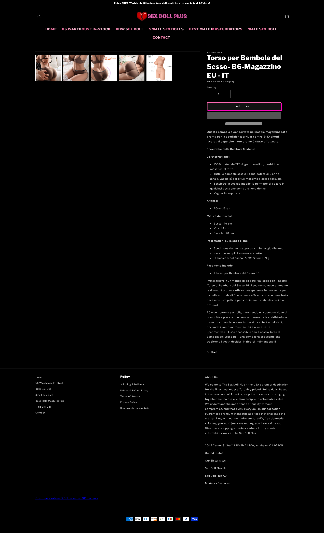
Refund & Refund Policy (134, 390)
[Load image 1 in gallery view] (48, 68)
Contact (40, 412)
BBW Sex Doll (43, 388)
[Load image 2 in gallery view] (76, 68)
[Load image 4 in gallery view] (132, 68)
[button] (244, 116)
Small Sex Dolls (44, 394)
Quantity (211, 87)
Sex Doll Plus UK (216, 468)
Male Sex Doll (43, 406)
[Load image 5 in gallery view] (159, 68)
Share (214, 351)
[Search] (39, 16)
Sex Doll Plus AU (216, 476)
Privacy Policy (128, 402)
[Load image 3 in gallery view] (104, 68)
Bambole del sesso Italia (135, 408)
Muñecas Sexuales (217, 483)
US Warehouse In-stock (49, 382)
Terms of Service (130, 396)
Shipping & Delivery (132, 384)
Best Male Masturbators (49, 400)
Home (38, 377)
